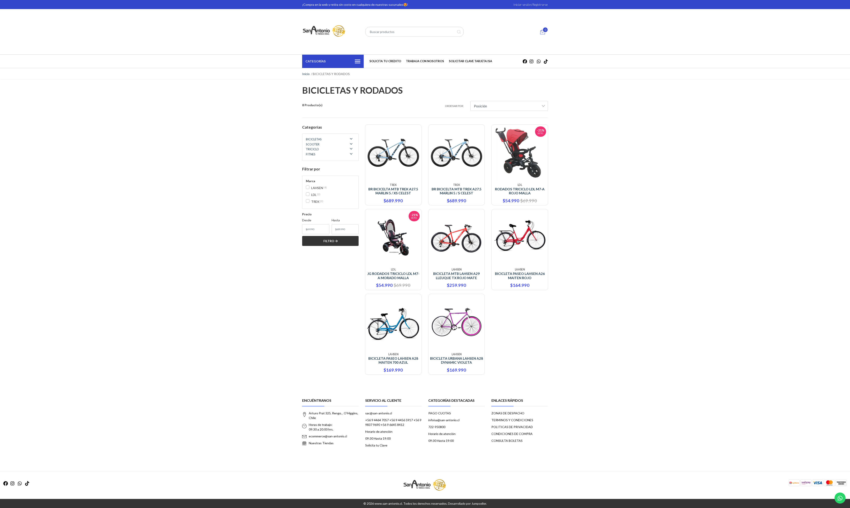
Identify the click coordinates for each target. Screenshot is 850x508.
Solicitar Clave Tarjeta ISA (470, 61)
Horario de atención (378, 431)
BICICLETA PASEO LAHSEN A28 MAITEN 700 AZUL (393, 360)
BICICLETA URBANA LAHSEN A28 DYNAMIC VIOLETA (456, 360)
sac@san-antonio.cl (378, 413)
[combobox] (414, 32)
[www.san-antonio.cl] (324, 31)
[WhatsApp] (538, 61)
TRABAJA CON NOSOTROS (425, 61)
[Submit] (459, 32)
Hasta (336, 220)
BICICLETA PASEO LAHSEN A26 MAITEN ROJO (520, 276)
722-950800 (436, 427)
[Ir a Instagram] (531, 61)
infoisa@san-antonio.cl (444, 420)
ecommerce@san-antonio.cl (328, 436)
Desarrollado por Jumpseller (467, 503)
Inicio (306, 74)
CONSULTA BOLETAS (507, 440)
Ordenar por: (454, 106)
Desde (306, 220)
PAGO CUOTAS (439, 413)
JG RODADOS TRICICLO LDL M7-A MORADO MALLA (393, 276)
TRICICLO (312, 149)
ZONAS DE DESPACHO (507, 413)
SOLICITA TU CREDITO (385, 61)
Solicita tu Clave (376, 445)
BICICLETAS (314, 139)
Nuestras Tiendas (321, 443)
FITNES (310, 154)
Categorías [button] (315, 61)
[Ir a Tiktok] (546, 61)
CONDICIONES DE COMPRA (512, 434)
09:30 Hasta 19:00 (378, 438)
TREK (315, 201)
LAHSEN (317, 188)
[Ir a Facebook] (525, 61)
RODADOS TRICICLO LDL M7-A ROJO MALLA (520, 191)
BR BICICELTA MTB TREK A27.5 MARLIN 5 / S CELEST (456, 191)
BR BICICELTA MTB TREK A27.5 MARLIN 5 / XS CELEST (393, 191)
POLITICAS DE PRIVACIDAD (512, 427)
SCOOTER (312, 144)
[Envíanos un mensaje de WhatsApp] (840, 498)
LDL (314, 195)
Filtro (329, 241)
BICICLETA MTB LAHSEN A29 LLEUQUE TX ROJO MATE (456, 276)
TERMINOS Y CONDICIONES (512, 420)
